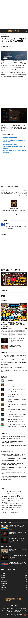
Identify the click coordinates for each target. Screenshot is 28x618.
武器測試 (17, 501)
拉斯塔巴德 (17, 498)
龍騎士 (12, 512)
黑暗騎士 (8, 512)
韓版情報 (16, 186)
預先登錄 (16, 509)
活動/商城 (5, 503)
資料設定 (20, 505)
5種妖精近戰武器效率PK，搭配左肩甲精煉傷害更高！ (12, 367)
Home (2, 34)
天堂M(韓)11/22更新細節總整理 (10, 137)
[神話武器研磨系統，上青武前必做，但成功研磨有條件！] (4, 533)
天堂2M (12, 496)
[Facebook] (11, 214)
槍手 (9, 501)
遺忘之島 (14, 507)
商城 (9, 496)
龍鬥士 (16, 512)
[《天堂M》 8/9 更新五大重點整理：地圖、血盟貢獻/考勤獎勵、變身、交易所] (4, 564)
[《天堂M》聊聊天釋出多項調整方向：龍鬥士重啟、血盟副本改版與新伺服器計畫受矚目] (14, 312)
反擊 (9, 186)
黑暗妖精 (4, 512)
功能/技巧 (18, 494)
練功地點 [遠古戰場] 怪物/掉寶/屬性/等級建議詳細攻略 (7, 194)
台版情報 (5, 496)
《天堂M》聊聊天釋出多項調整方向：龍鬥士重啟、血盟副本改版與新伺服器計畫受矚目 (13, 324)
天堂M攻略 (11, 498)
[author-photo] (14, 206)
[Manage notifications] (25, 615)
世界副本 (9, 494)
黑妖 (19, 510)
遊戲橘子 (10, 507)
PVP (6, 186)
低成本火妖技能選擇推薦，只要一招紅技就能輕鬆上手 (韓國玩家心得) (14, 371)
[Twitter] (14, 214)
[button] (2, 31)
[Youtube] (17, 214)
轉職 (7, 507)
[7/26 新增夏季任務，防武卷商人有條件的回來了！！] (4, 557)
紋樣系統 (6, 505)
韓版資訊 (7, 36)
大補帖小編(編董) (5, 46)
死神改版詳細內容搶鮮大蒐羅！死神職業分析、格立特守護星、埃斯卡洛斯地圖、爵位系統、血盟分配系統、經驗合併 (13, 478)
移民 (22, 503)
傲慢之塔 (13, 493)
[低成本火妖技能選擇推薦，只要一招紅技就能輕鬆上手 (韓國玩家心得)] (4, 347)
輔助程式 (3, 507)
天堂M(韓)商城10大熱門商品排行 (10, 144)
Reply (7, 230)
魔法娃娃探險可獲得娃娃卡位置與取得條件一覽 (15, 472)
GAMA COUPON (7, 491)
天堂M (12, 186)
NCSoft (19, 491)
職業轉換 (15, 505)
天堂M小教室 (4, 498)
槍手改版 (12, 501)
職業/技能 (11, 505)
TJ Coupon (4, 494)
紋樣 (3, 505)
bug (3, 491)
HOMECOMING (14, 491)
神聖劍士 (18, 503)
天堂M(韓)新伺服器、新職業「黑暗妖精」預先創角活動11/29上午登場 (20, 194)
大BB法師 (4, 463)
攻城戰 (21, 498)
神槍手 (14, 503)
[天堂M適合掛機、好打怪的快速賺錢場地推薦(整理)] (4, 551)
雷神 (20, 507)
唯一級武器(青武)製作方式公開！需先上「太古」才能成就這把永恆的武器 (13, 363)
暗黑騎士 (4, 501)
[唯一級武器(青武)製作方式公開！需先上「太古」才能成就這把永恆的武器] (4, 340)
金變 (17, 507)
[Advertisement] (14, 15)
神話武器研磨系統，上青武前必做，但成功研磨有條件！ (13, 359)
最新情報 (6, 34)
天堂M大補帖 (11, 380)
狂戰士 (10, 503)
